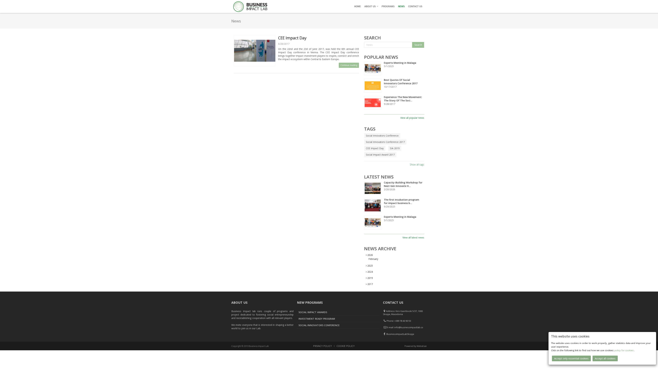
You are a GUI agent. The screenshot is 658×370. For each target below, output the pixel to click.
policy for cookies (624, 350)
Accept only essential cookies (571, 358)
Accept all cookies (605, 358)
